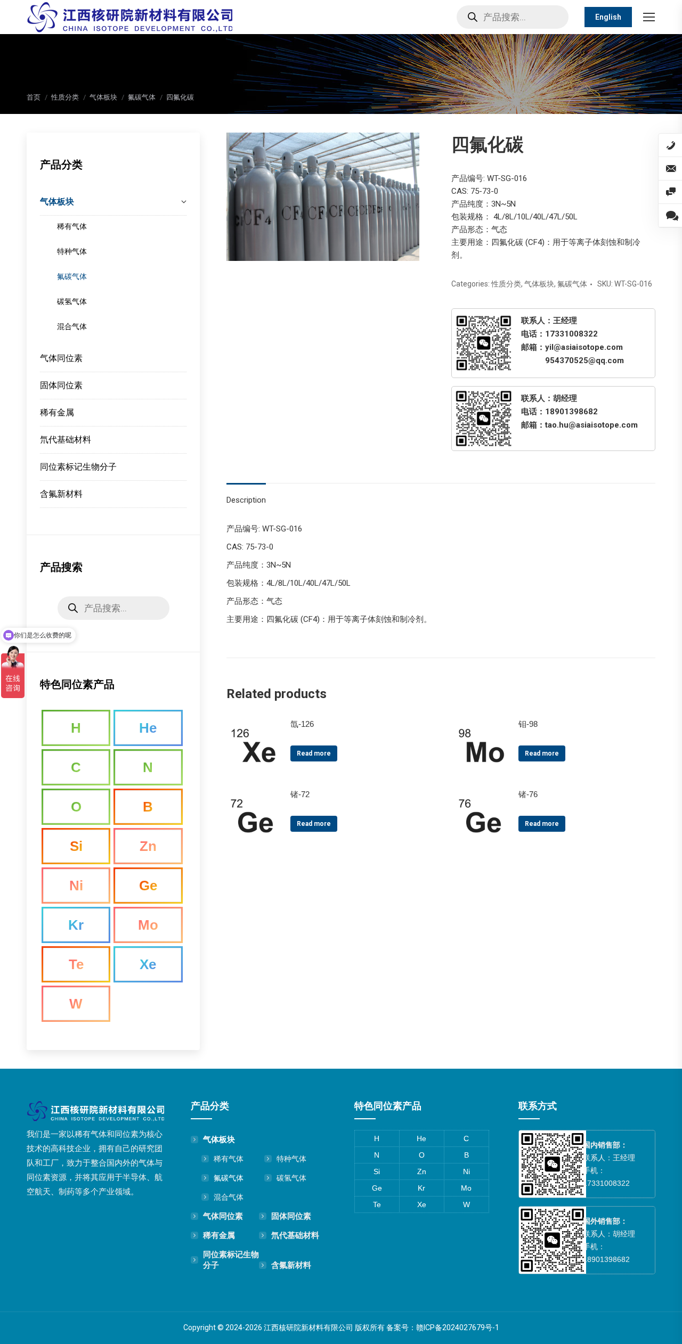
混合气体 (228, 1197)
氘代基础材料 (295, 1235)
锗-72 (300, 794)
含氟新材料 (291, 1264)
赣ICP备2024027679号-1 (457, 1327)
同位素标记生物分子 (231, 1259)
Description (246, 500)
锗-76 (528, 794)
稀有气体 (228, 1158)
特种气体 (291, 1158)
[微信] (670, 192)
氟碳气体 (572, 284)
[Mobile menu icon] (649, 17)
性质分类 (506, 284)
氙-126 (302, 723)
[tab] (246, 494)
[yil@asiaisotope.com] (670, 169)
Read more (314, 753)
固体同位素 (291, 1215)
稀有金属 (219, 1235)
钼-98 (528, 723)
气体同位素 (223, 1215)
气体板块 (539, 284)
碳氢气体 (291, 1178)
